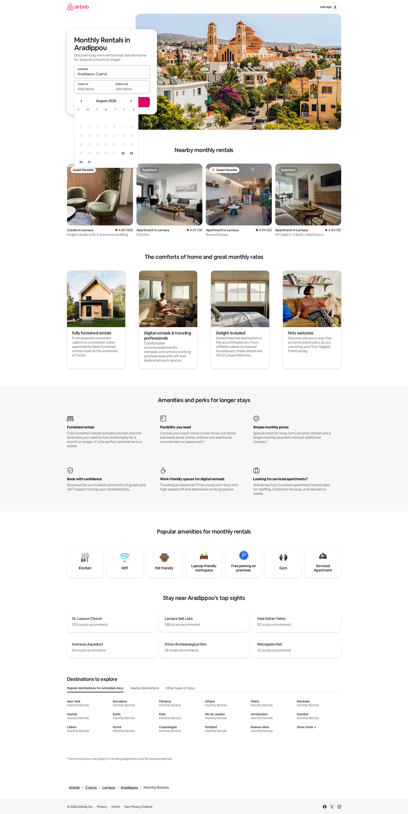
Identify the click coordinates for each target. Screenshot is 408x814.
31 (89, 162)
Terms (115, 807)
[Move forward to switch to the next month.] (131, 101)
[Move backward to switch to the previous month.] (81, 101)
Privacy (102, 807)
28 (123, 153)
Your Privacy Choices (138, 807)
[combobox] (112, 73)
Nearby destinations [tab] (144, 688)
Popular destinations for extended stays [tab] (95, 688)
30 (81, 162)
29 (131, 153)
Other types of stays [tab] (180, 688)
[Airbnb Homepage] (78, 6)
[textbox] (93, 88)
